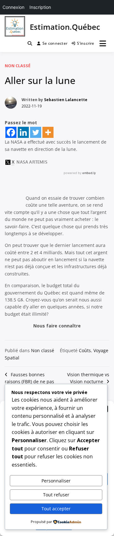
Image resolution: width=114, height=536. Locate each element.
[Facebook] (10, 132)
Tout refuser (56, 495)
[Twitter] (35, 132)
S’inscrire (85, 43)
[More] (48, 132)
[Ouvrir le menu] (102, 43)
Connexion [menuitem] (13, 7)
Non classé (17, 65)
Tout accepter (56, 509)
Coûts (85, 350)
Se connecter (54, 43)
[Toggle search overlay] (30, 43)
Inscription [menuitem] (40, 7)
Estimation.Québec (65, 27)
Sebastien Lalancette (65, 99)
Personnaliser (56, 481)
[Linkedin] (23, 132)
